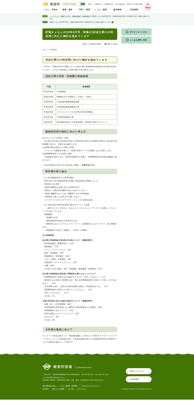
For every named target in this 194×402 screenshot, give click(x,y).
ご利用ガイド (98, 4)
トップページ (54, 16)
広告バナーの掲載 (58, 389)
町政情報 (134, 10)
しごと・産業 (101, 10)
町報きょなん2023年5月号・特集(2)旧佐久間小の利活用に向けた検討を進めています (80, 22)
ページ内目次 (51, 50)
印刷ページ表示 (112, 44)
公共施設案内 (134, 379)
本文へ (90, 4)
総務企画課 (76, 16)
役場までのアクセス (136, 371)
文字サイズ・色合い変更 (134, 4)
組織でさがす (66, 16)
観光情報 (118, 10)
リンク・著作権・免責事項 (69, 386)
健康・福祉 (68, 10)
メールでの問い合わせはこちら (53, 377)
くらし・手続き (51, 10)
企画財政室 (86, 16)
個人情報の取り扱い (49, 386)
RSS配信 (45, 389)
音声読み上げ (109, 4)
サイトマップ (81, 389)
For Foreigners (120, 4)
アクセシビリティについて (90, 386)
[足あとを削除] (112, 22)
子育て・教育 (84, 10)
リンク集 (71, 389)
